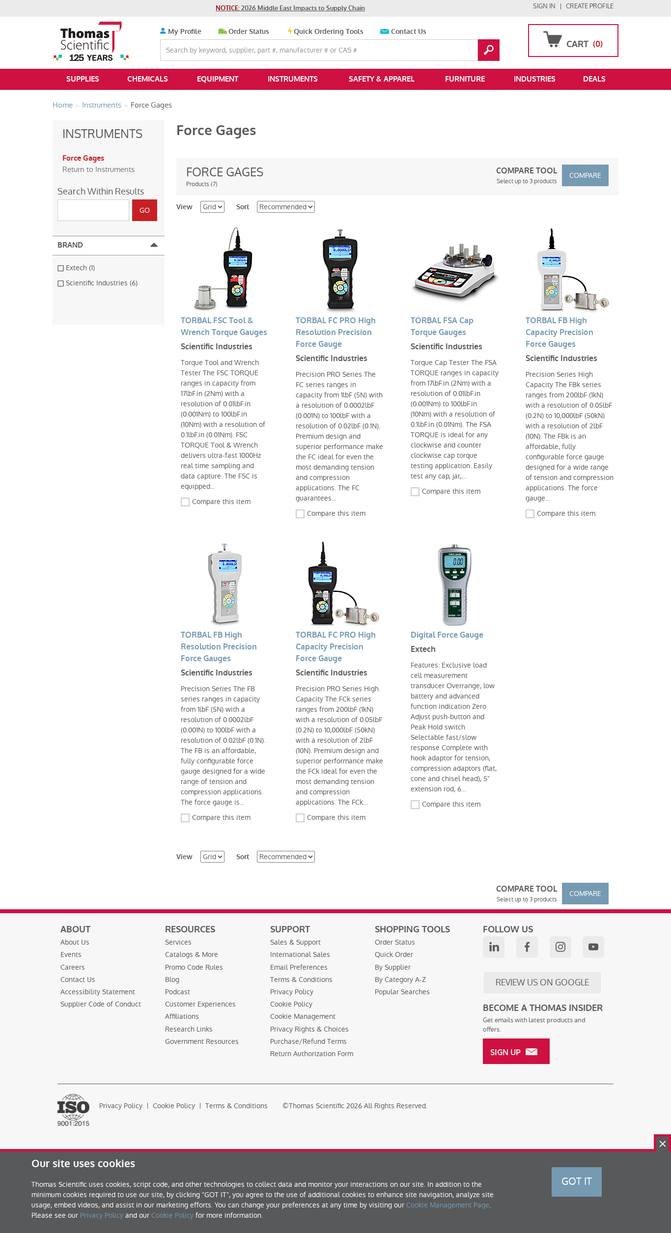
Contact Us (408, 31)
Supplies (82, 79)
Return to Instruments (98, 169)
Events (71, 954)
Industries (535, 79)
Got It (576, 1181)
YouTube (593, 947)
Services (178, 942)
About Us (74, 942)
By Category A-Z (400, 979)
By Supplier (393, 967)
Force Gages (83, 158)
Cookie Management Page (447, 1205)
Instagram (560, 947)
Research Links (189, 1029)
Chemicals (147, 79)
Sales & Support (295, 942)
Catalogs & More (191, 954)
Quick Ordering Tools (328, 31)
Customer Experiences (200, 1004)
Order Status (248, 31)
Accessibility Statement (97, 992)
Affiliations (182, 1016)
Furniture (465, 79)
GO (489, 50)
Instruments (293, 79)
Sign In (544, 6)
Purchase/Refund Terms (308, 1041)
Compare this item (221, 501)
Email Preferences (299, 967)
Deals (594, 79)
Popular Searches (402, 992)
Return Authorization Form (311, 1054)
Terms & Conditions (301, 979)
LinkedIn (493, 947)
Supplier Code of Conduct (100, 1004)
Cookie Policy (291, 1004)
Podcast (177, 992)
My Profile (183, 31)
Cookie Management (303, 1016)
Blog (172, 979)
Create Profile (590, 6)
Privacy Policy (291, 992)
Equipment (217, 79)
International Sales (300, 954)
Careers (72, 967)
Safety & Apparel (382, 79)
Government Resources (202, 1041)
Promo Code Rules (194, 967)
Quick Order (394, 954)
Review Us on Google (542, 982)
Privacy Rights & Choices (309, 1029)
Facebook (527, 947)
